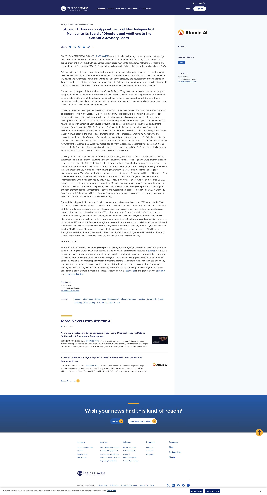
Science (161, 299)
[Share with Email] (84, 47)
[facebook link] (183, 485)
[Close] (260, 491)
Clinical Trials (152, 299)
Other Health (88, 299)
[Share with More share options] (93, 47)
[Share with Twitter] (74, 47)
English (181, 62)
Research (77, 299)
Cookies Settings (196, 491)
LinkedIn (161, 270)
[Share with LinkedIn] (70, 47)
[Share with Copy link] (88, 47)
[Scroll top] (259, 432)
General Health (100, 299)
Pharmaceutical (113, 299)
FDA (98, 302)
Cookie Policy (111, 490)
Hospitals (141, 299)
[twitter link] (168, 485)
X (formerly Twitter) (74, 274)
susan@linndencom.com (70, 291)
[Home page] (74, 8)
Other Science (114, 302)
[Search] (194, 3)
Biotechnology (89, 302)
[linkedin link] (173, 485)
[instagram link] (188, 485)
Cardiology (78, 302)
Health (104, 302)
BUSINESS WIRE (100, 56)
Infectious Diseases (128, 299)
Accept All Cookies (212, 491)
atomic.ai (130, 270)
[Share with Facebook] (79, 47)
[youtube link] (178, 485)
